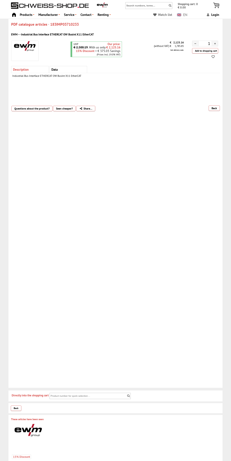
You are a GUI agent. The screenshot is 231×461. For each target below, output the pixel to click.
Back (214, 108)
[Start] (14, 13)
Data (54, 69)
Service (70, 15)
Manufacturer (49, 15)
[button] (215, 43)
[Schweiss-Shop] (49, 7)
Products (27, 15)
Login (214, 14)
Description (21, 69)
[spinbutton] (202, 44)
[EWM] (102, 6)
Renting (105, 15)
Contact (87, 15)
